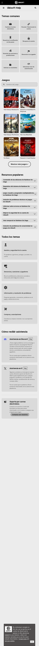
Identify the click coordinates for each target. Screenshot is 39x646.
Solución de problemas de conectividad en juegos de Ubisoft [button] (17, 227)
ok (32, 641)
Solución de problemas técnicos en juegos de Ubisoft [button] (17, 201)
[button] (10, 26)
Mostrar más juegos (19, 164)
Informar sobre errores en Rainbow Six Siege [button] (16, 207)
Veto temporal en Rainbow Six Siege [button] (15, 220)
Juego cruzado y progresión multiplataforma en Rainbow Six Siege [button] (18, 194)
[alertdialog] (19, 635)
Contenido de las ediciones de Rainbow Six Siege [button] (18, 181)
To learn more (22, 639)
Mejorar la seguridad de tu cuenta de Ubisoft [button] (16, 214)
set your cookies (9, 641)
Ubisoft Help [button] (14, 7)
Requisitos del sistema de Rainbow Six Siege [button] (16, 187)
